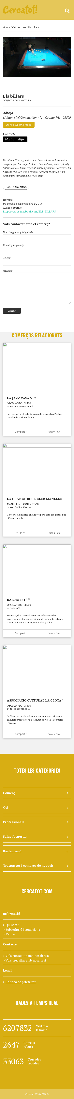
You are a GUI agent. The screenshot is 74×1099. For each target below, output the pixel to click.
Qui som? (12, 925)
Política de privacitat (21, 982)
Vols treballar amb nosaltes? (26, 960)
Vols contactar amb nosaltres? (27, 955)
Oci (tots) (8, 100)
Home (6, 27)
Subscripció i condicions (23, 929)
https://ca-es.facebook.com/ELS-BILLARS (29, 211)
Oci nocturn (19, 27)
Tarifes (11, 934)
